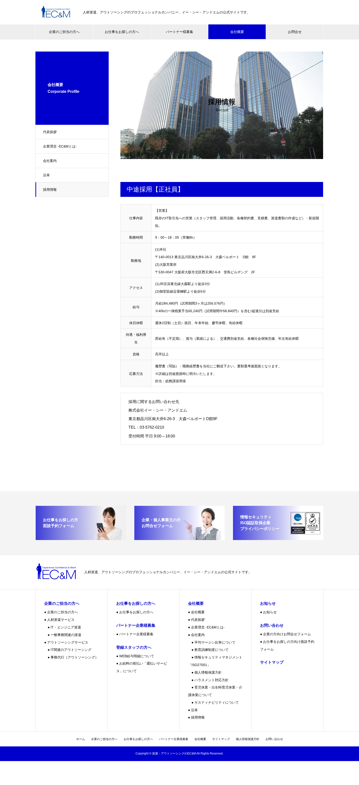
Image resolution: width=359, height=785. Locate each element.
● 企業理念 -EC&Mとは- (206, 627)
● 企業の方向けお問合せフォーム (285, 634)
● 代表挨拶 (196, 620)
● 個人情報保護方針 (205, 672)
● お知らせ (268, 612)
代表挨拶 (50, 132)
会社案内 (50, 161)
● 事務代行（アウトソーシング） (71, 657)
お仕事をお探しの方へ (122, 32)
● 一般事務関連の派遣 (62, 635)
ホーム (80, 739)
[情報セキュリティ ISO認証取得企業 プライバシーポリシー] (278, 538)
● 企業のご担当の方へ (61, 612)
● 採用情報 (196, 717)
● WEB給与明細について (135, 656)
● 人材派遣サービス (59, 620)
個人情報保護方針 (247, 739)
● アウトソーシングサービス (66, 642)
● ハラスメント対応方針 (208, 680)
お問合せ (295, 32)
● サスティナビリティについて (213, 702)
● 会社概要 (196, 612)
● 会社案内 (196, 635)
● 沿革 (193, 710)
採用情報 (50, 189)
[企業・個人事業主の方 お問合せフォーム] (179, 538)
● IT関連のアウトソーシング (67, 650)
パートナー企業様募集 (173, 739)
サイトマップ (221, 739)
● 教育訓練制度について (208, 650)
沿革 (46, 175)
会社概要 (237, 32)
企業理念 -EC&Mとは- (60, 146)
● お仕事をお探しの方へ (134, 612)
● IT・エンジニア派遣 (62, 627)
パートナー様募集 (179, 32)
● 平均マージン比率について (211, 642)
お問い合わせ (274, 739)
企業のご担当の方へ (64, 32)
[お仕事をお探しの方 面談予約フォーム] (81, 538)
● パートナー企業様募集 (134, 634)
